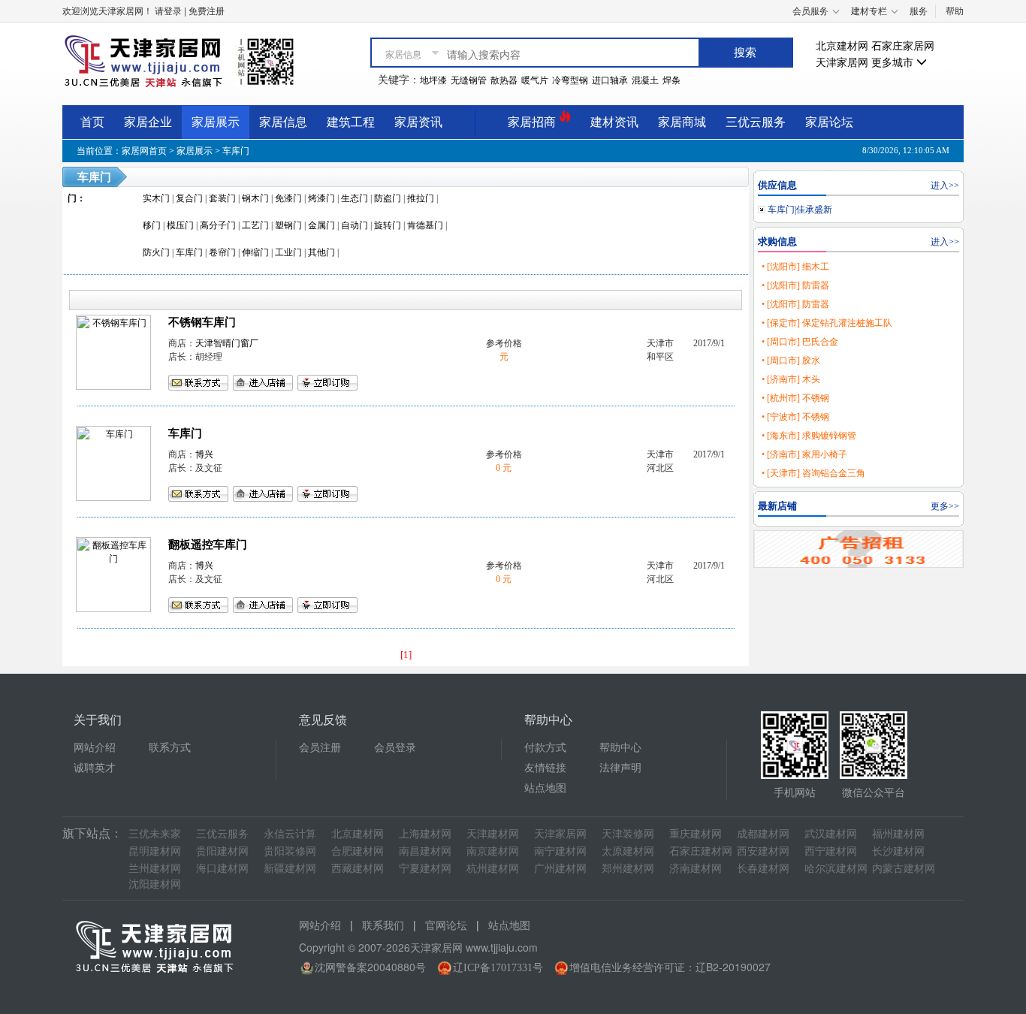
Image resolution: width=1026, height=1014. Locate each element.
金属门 (321, 225)
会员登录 (395, 747)
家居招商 (533, 122)
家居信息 (283, 122)
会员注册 (320, 747)
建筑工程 (351, 122)
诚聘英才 (95, 768)
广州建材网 (560, 868)
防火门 (156, 252)
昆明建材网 (154, 851)
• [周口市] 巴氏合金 (800, 341)
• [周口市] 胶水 (791, 360)
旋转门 (387, 225)
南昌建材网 (425, 851)
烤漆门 (321, 198)
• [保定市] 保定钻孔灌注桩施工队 (827, 323)
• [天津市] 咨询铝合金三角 (813, 473)
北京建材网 (842, 46)
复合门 (189, 198)
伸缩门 (255, 252)
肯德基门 (425, 225)
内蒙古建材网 (903, 868)
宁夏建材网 (425, 868)
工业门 (288, 252)
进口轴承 (610, 80)
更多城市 (893, 62)
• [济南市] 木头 (791, 379)
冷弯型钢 (570, 80)
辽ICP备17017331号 (498, 967)
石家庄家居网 (902, 46)
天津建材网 (492, 834)
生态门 (354, 198)
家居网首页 (144, 151)
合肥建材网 (357, 851)
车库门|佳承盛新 (800, 209)
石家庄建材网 (700, 851)
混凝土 (645, 80)
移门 (152, 225)
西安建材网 (763, 851)
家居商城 (682, 122)
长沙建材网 (898, 851)
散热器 (504, 80)
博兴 (204, 454)
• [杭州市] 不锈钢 (795, 398)
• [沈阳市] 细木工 (795, 266)
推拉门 (420, 198)
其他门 (321, 252)
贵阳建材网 (222, 851)
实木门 (156, 198)
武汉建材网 (830, 834)
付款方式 (545, 747)
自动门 (354, 225)
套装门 (222, 198)
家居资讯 (418, 122)
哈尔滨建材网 (836, 868)
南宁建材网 (560, 851)
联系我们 (383, 925)
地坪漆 (433, 80)
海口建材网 (222, 868)
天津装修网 (628, 834)
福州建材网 (898, 834)
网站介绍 (95, 747)
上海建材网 (425, 834)
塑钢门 (288, 225)
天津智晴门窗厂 (226, 343)
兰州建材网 (154, 868)
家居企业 (148, 122)
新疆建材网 (290, 868)
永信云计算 (290, 834)
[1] (406, 654)
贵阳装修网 (290, 851)
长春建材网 (763, 868)
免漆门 (288, 198)
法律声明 (620, 768)
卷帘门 (222, 252)
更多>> (945, 506)
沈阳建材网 (154, 884)
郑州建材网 (628, 868)
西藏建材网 (357, 868)
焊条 (671, 80)
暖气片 (534, 80)
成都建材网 (763, 834)
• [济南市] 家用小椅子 (804, 454)
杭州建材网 (492, 868)
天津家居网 (842, 62)
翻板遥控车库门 (207, 545)
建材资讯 (614, 122)
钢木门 (255, 198)
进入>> (945, 185)
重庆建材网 (695, 834)
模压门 (180, 225)
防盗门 (387, 198)
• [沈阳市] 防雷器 (795, 285)
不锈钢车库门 (202, 322)
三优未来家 (154, 834)
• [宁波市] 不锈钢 (795, 417)
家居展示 (216, 122)
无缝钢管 (469, 80)
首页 (92, 122)
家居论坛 (829, 122)
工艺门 (255, 225)
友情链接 (545, 768)
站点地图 (545, 788)
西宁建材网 (830, 851)
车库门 (235, 151)
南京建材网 (492, 851)
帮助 (955, 11)
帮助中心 (620, 747)
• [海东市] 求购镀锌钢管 (809, 435)
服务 (919, 11)
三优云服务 (756, 122)
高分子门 (218, 225)
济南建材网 (695, 868)
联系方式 (170, 747)
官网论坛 (446, 925)
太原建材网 (628, 851)
